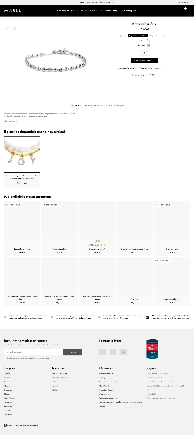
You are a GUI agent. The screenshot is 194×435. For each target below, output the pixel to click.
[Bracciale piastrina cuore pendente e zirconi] (97, 275)
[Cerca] (179, 10)
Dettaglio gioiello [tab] (93, 105)
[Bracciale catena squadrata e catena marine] (59, 275)
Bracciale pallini (172, 249)
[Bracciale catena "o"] (97, 219)
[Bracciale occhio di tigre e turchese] (134, 219)
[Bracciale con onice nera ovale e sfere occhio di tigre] (22, 275)
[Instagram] (113, 352)
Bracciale (134, 299)
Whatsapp (170, 68)
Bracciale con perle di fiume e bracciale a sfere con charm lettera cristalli (22, 177)
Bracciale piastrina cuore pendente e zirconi (97, 298)
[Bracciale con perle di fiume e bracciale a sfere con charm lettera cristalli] (22, 154)
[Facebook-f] (102, 352)
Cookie (102, 406)
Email (167, 68)
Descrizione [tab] (75, 105)
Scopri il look (22, 183)
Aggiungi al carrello (144, 60)
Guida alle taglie (146, 68)
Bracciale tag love (59, 249)
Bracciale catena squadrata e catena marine (59, 298)
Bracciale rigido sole (22, 249)
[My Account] (188, 10)
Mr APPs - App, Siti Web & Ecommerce (22, 425)
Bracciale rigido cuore (172, 299)
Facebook (163, 68)
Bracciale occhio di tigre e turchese (134, 249)
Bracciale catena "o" (97, 249)
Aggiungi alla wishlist (127, 68)
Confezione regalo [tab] (115, 105)
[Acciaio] (148, 41)
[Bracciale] (134, 275)
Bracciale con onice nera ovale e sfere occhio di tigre (22, 298)
